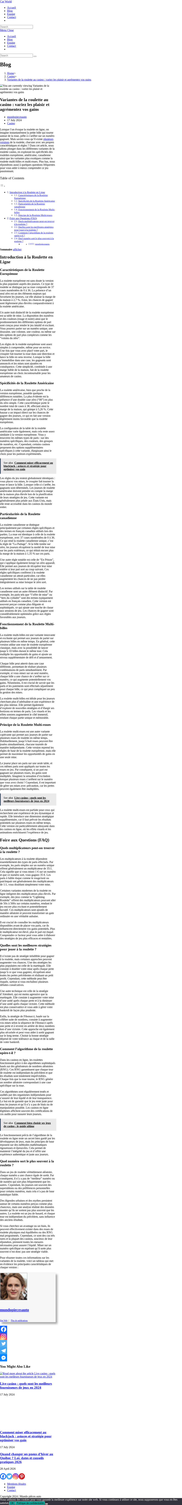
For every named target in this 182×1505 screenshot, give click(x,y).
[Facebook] (3, 1329)
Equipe (11, 42)
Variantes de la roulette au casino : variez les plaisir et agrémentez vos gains (49, 79)
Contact (11, 45)
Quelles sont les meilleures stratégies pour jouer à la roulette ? (33, 228)
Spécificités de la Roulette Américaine (36, 201)
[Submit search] (35, 56)
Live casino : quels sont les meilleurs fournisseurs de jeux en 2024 (26, 1385)
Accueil (11, 36)
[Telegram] (3, 1350)
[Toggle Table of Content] (2, 186)
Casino (11, 123)
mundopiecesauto (17, 116)
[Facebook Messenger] (3, 1357)
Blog (10, 39)
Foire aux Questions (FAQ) (23, 218)
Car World (6, 1)
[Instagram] (3, 1336)
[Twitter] (3, 1343)
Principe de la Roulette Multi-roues (35, 215)
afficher (17, 249)
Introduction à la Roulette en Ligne (27, 192)
